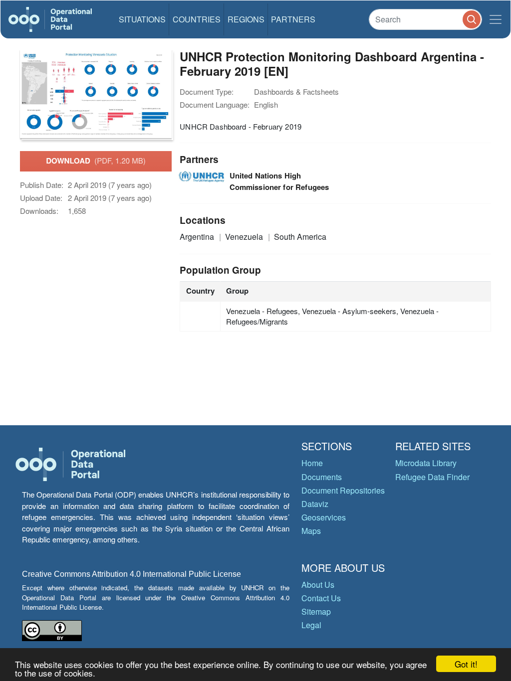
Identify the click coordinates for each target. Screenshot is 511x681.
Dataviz (314, 504)
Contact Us (321, 598)
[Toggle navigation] (495, 19)
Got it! (466, 664)
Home (312, 463)
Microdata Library (426, 463)
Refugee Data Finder (432, 477)
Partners (293, 19)
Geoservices (323, 517)
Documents (321, 477)
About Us (317, 584)
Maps (311, 530)
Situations (142, 19)
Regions (246, 19)
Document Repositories (343, 490)
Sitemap (316, 611)
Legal (311, 625)
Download (96, 160)
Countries (197, 19)
